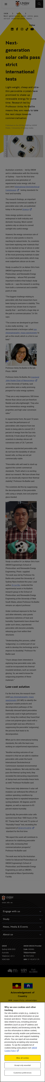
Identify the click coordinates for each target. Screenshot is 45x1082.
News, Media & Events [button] (15, 926)
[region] (22, 1042)
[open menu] (6, 4)
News (19, 13)
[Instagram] (22, 29)
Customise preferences (23, 1073)
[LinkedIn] (12, 29)
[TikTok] (27, 29)
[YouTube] (32, 29)
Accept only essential (22, 1065)
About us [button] (8, 934)
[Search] (39, 4)
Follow (32, 25)
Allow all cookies (22, 1058)
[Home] (22, 4)
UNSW (6, 13)
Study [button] (6, 919)
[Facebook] (17, 29)
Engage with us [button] (11, 911)
